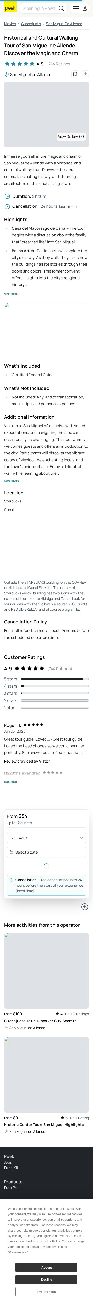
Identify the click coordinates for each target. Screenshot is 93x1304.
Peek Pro (11, 1187)
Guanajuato (31, 23)
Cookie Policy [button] (50, 1241)
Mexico (10, 23)
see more (11, 293)
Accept (46, 1267)
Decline (46, 1280)
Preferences (46, 1292)
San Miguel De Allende (64, 23)
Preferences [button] (17, 1252)
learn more (68, 206)
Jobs (8, 1162)
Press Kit (11, 1167)
